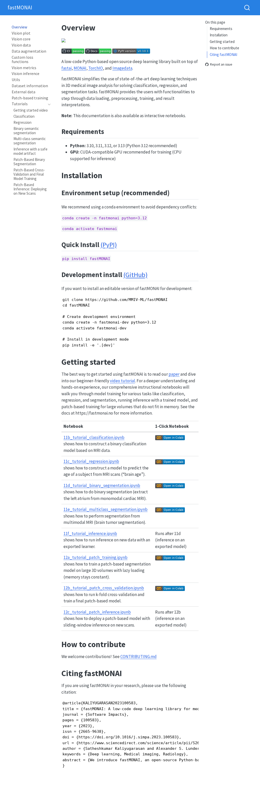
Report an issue (221, 65)
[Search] (247, 7)
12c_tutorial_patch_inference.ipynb (97, 612)
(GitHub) (135, 274)
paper (174, 374)
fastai (66, 68)
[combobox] (247, 7)
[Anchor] (108, 131)
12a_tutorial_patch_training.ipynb (95, 557)
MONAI (80, 68)
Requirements (221, 28)
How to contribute (224, 47)
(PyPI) (109, 244)
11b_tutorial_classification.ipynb (93, 437)
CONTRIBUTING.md (138, 656)
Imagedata (122, 68)
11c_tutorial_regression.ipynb (91, 461)
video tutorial (122, 381)
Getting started (222, 41)
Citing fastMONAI (223, 54)
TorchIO (95, 68)
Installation (219, 35)
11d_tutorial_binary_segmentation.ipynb (101, 485)
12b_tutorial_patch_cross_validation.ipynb (103, 588)
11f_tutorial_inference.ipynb (90, 533)
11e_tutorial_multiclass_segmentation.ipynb (105, 509)
